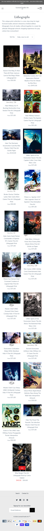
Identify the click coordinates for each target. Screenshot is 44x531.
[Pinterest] (27, 500)
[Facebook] (20, 500)
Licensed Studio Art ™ (24, 516)
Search (18, 493)
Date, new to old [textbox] (23, 37)
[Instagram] (24, 500)
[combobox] (25, 37)
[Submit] (32, 510)
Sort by (12, 37)
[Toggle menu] (2, 8)
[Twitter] (17, 500)
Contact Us (25, 493)
